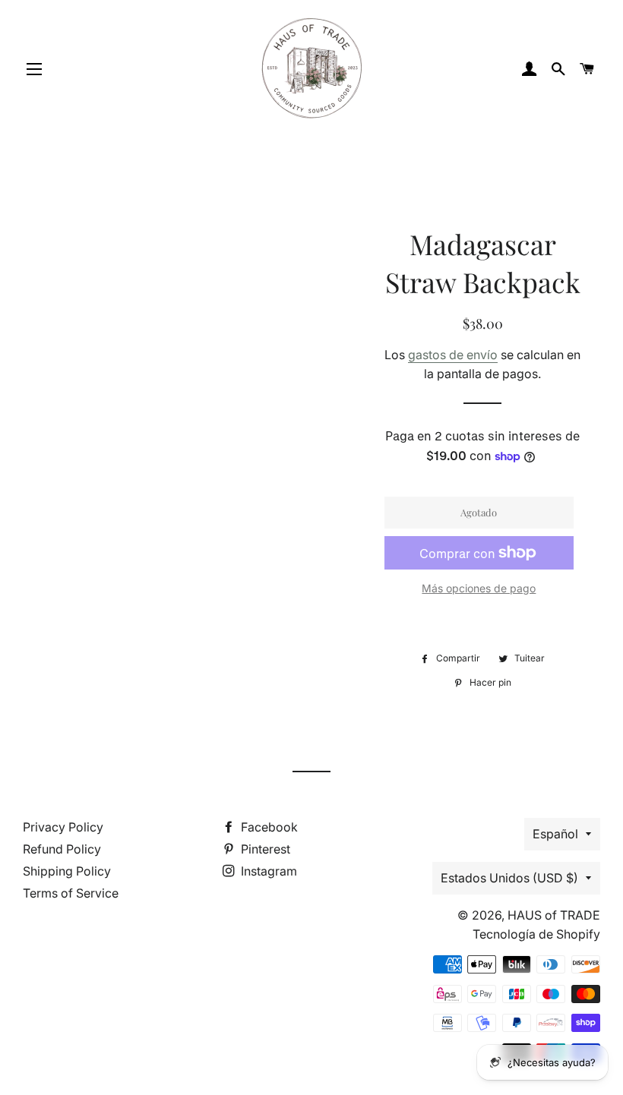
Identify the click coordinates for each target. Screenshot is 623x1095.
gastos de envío (453, 354)
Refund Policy (62, 849)
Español (555, 833)
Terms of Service (71, 893)
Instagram (267, 871)
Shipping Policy (67, 871)
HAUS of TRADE (554, 915)
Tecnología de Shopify (536, 934)
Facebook (268, 827)
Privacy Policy (63, 827)
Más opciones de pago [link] (479, 588)
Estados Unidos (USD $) (509, 877)
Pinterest (264, 849)
